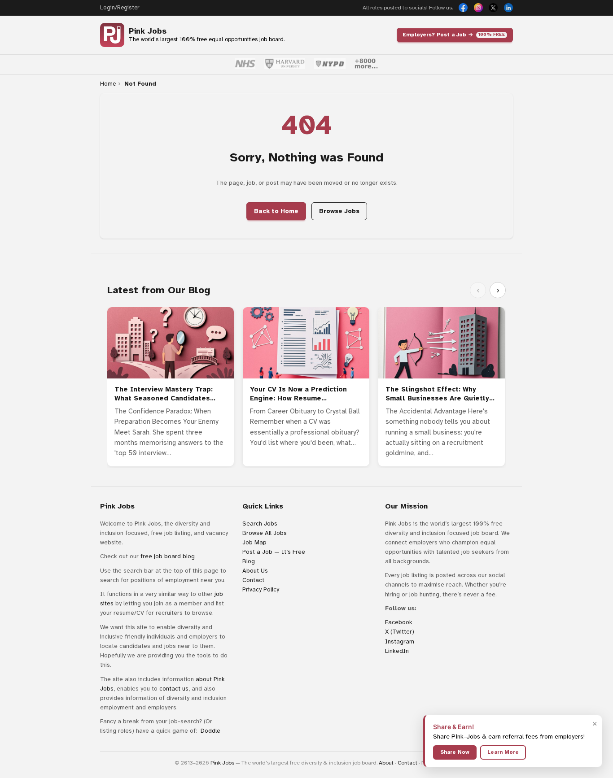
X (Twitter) (399, 631)
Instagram (399, 641)
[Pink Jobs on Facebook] (463, 7)
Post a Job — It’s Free (273, 552)
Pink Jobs (147, 31)
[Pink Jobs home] (112, 35)
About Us (255, 570)
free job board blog (167, 556)
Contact (253, 580)
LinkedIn (397, 651)
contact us (173, 688)
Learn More (503, 752)
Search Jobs (259, 523)
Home (108, 83)
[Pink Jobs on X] (493, 7)
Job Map (254, 542)
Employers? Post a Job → (454, 34)
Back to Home (276, 211)
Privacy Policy (260, 589)
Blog (248, 561)
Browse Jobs (339, 211)
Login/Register (119, 7)
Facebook (398, 622)
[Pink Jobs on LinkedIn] (508, 7)
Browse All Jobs (264, 533)
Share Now (454, 752)
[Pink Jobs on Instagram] (478, 7)
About (386, 762)
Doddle (210, 731)
